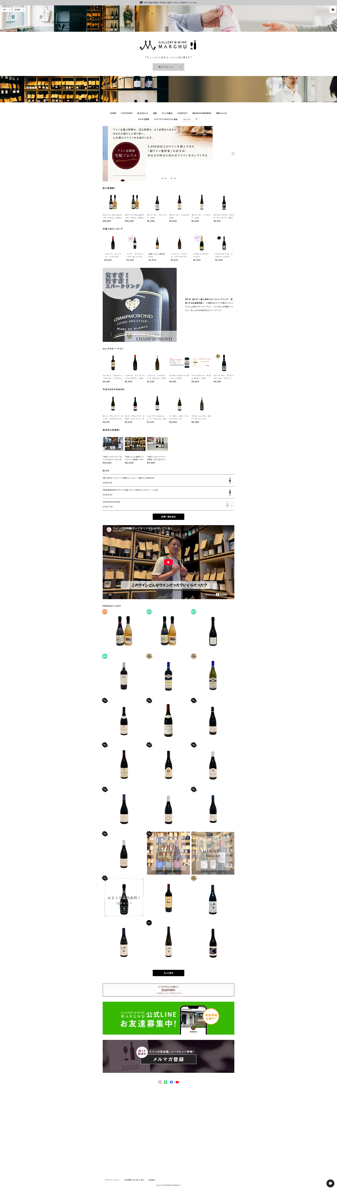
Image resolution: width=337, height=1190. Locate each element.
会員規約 (151, 1180)
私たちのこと (142, 113)
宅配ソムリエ (221, 113)
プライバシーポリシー (112, 1180)
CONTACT (182, 113)
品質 (155, 113)
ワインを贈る (167, 113)
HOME (113, 113)
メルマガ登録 (143, 119)
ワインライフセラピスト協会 (165, 119)
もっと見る (168, 973)
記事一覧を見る (168, 516)
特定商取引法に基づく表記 (134, 1180)
